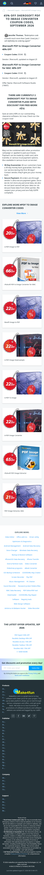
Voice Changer (11, 550)
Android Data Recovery (31, 546)
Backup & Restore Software (22, 555)
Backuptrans (4, 751)
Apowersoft (4, 765)
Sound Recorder (10, 586)
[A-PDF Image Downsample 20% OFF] (22, 344)
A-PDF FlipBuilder (4, 768)
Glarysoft (4, 745)
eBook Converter (31, 568)
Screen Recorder (18, 577)
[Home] (4, 10)
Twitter (29, 716)
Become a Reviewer (4, 811)
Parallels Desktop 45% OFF (22, 638)
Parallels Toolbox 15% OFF (22, 645)
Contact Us (4, 789)
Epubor (4, 762)
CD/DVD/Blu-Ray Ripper (28, 595)
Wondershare (4, 733)
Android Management (12, 546)
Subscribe (35, 668)
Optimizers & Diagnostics (22, 541)
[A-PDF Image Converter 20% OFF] (22, 420)
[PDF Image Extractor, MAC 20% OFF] (22, 495)
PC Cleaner (31, 581)
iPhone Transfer (33, 559)
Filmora (4, 689)
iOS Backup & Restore (12, 573)
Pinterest (34, 716)
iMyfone (4, 742)
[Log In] (41, 3)
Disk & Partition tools (15, 564)
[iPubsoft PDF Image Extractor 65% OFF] (22, 457)
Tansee (4, 756)
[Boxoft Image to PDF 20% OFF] (22, 307)
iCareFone (4, 698)
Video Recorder (33, 608)
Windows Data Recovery (29, 550)
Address (4, 786)
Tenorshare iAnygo (4, 709)
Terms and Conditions (22, 675)
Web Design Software (22, 604)
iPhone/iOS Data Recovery (15, 559)
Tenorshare (4, 728)
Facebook (18, 716)
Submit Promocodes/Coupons (4, 808)
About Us (4, 778)
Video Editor (9, 537)
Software (15, 599)
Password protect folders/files (29, 586)
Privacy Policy (32, 673)
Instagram (13, 716)
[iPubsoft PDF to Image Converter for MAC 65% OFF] (22, 269)
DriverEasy (4, 692)
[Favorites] (35, 3)
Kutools (4, 722)
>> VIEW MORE (22, 652)
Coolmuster (4, 695)
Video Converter (31, 564)
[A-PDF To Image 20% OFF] (22, 382)
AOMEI (4, 736)
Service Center (4, 784)
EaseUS (4, 730)
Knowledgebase (4, 805)
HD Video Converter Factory (4, 712)
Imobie (4, 754)
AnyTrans (4, 703)
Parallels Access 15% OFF (22, 642)
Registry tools (26, 599)
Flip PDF (29, 577)
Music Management (16, 581)
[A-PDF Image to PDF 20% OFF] (22, 231)
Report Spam (4, 802)
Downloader (12, 595)
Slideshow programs (14, 568)
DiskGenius (4, 706)
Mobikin (4, 759)
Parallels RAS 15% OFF (22, 648)
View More (21, 213)
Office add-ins (22, 537)
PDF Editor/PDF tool (30, 590)
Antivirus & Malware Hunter (15, 608)
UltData (4, 700)
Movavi (4, 725)
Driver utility (34, 537)
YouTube (23, 716)
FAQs (4, 799)
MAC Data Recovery (13, 590)
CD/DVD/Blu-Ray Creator (31, 573)
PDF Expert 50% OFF (22, 635)
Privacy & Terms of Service (19, 854)
